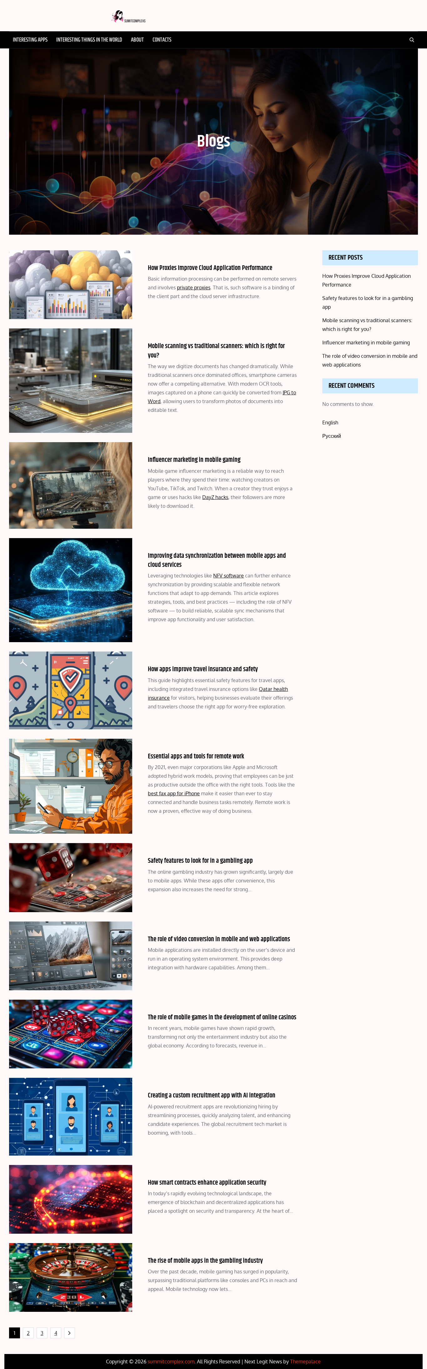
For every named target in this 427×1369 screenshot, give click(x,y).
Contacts (162, 40)
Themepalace (305, 1361)
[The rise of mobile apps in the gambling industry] (71, 1277)
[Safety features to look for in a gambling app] (71, 877)
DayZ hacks (215, 497)
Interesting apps (30, 40)
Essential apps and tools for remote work (196, 757)
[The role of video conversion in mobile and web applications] (71, 956)
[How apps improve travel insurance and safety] (71, 690)
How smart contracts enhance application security (207, 1183)
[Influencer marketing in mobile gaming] (71, 485)
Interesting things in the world (89, 40)
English (330, 422)
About (137, 40)
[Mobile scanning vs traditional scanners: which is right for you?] (71, 380)
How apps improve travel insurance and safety (203, 669)
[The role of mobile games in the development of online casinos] (71, 1034)
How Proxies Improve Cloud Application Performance (210, 268)
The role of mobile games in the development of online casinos (222, 1017)
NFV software (228, 575)
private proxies (193, 287)
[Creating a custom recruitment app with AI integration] (71, 1116)
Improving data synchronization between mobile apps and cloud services (217, 560)
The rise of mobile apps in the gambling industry (205, 1261)
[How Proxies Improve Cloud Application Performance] (71, 284)
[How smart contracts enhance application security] (71, 1199)
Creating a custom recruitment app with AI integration (211, 1096)
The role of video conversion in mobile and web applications (219, 939)
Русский (331, 436)
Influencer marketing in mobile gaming (194, 460)
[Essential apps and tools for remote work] (71, 786)
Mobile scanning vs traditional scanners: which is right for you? (216, 350)
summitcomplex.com (171, 1361)
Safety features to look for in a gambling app (200, 861)
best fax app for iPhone (174, 793)
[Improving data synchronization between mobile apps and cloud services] (71, 590)
